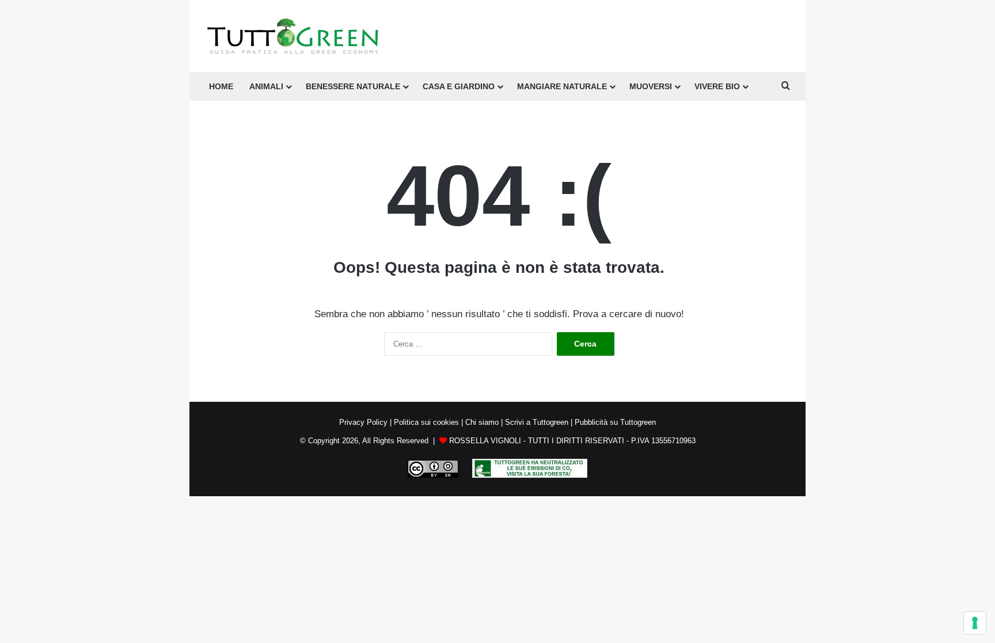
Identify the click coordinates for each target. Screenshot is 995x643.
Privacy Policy (363, 422)
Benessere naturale (353, 86)
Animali (266, 86)
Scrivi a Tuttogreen (536, 422)
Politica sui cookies (426, 422)
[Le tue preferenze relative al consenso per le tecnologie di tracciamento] (975, 623)
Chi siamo (482, 422)
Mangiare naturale (562, 86)
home (221, 86)
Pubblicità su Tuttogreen (615, 422)
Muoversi (650, 86)
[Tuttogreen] (293, 36)
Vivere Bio (717, 86)
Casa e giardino (459, 86)
